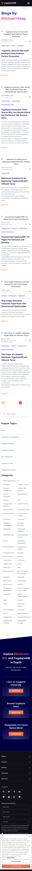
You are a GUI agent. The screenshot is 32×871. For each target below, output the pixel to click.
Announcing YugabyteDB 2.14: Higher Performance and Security (15, 240)
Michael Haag (8, 41)
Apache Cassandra (6, 495)
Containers (6, 519)
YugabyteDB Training (7, 622)
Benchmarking (22, 494)
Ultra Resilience (8, 610)
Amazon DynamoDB (7, 489)
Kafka (19, 564)
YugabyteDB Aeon (24, 617)
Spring (5, 604)
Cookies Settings (16, 861)
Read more (4, 75)
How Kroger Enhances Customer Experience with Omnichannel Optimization (13, 303)
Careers (5, 500)
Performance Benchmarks (7, 589)
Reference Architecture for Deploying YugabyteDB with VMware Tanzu (14, 181)
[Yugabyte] (8, 3)
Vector (5, 613)
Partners (13, 45)
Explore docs (16, 712)
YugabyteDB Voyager (22, 622)
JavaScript (21, 560)
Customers (4, 295)
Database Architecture (7, 524)
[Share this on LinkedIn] (30, 41)
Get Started (16, 691)
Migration (6, 577)
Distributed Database (21, 530)
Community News (5, 101)
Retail (5, 600)
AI (18, 481)
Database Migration (8, 443)
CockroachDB (8, 510)
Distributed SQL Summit (7, 104)
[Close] (30, 836)
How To (20, 556)
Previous (3, 402)
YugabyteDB (20, 45)
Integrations (7, 560)
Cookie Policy (11, 857)
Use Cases (21, 610)
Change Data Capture (8, 470)
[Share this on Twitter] (26, 41)
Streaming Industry (21, 605)
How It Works (7, 556)
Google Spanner (8, 553)
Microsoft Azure (8, 571)
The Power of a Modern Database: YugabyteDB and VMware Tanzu (14, 357)
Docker (5, 541)
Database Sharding (7, 450)
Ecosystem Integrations (7, 349)
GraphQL (20, 553)
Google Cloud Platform (22, 548)
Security (20, 600)
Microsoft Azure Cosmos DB (23, 572)
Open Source (7, 584)
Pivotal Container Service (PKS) (23, 589)
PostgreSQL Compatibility (10, 437)
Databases (15, 228)
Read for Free (16, 734)
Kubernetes (7, 567)
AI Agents (6, 484)
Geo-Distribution (7, 457)
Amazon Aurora (23, 484)
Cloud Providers (23, 504)
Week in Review (23, 613)
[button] (28, 3)
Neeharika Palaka (7, 342)
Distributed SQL (5, 173)
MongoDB (21, 577)
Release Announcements (7, 231)
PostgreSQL (7, 594)
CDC (19, 500)
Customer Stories (7, 463)
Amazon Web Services (22, 489)
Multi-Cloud (7, 581)
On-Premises (22, 581)
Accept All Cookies (16, 866)
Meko (3, 430)
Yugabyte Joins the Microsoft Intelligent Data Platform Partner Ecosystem (15, 53)
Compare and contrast (22, 514)
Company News (5, 45)
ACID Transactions (9, 481)
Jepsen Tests (7, 564)
